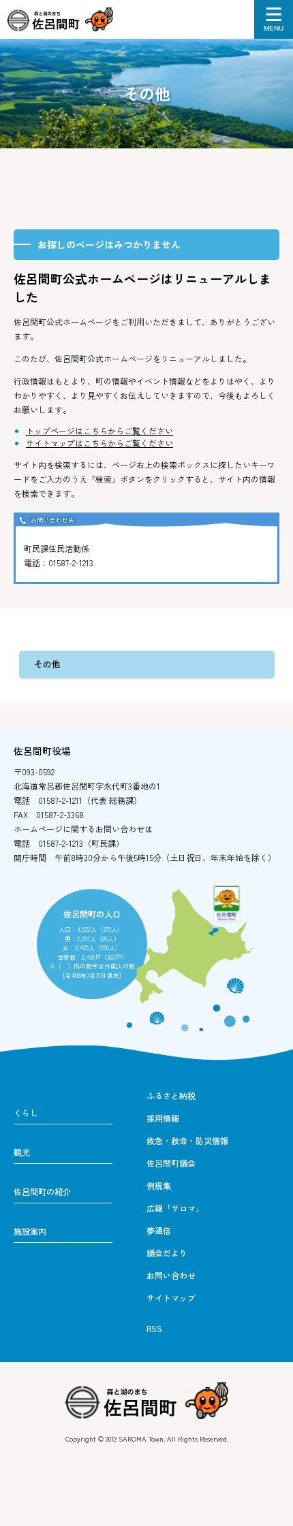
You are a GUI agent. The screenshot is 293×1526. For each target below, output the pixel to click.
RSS (154, 1328)
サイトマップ (171, 1297)
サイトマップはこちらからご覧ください (99, 443)
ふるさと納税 (171, 1095)
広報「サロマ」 (175, 1208)
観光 (22, 1152)
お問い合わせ (171, 1275)
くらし (26, 1112)
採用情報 (162, 1118)
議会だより (166, 1253)
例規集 (158, 1185)
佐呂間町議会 (171, 1163)
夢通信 (158, 1230)
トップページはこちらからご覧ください (99, 430)
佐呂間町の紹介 (42, 1191)
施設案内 (30, 1231)
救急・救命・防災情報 (187, 1140)
